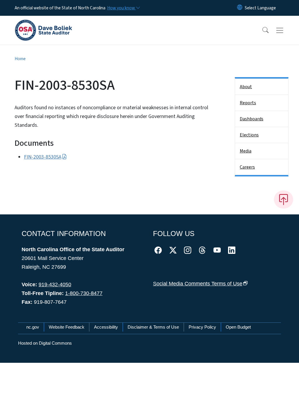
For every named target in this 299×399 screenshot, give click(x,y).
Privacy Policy (202, 327)
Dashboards (251, 119)
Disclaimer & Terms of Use (153, 327)
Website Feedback (66, 327)
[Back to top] (283, 199)
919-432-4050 (55, 284)
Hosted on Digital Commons (45, 343)
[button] (262, 30)
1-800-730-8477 (83, 293)
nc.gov (32, 327)
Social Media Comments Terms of (197, 284)
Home (20, 58)
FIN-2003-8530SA (42, 157)
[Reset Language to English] (239, 8)
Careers (247, 167)
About (246, 87)
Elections (249, 135)
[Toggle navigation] (285, 30)
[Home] (43, 23)
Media (245, 151)
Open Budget (238, 327)
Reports (248, 103)
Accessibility (106, 327)
